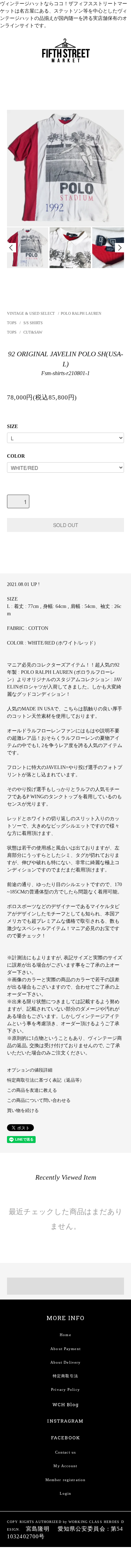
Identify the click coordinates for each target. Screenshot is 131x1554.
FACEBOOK (65, 1437)
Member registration (65, 1480)
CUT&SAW (32, 332)
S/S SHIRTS (33, 323)
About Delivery (65, 1362)
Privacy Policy (65, 1389)
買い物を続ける (23, 1110)
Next (119, 247)
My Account (65, 1466)
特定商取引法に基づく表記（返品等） (45, 1080)
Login (66, 1493)
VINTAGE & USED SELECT (31, 313)
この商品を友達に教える (32, 1090)
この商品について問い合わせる (39, 1100)
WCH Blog (65, 1404)
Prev (11, 247)
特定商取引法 (65, 1376)
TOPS (12, 323)
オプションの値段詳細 (29, 1070)
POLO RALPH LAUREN (81, 313)
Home (65, 1335)
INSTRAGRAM (65, 1421)
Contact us (65, 1452)
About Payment (65, 1349)
